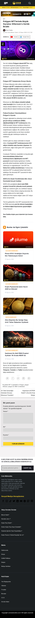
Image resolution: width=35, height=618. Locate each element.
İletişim (3, 562)
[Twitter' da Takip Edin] (14, 501)
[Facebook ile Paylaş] (12, 378)
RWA (16, 386)
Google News (26, 37)
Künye (3, 554)
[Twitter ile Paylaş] (18, 378)
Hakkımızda (4, 550)
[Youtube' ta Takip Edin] (21, 501)
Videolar (3, 585)
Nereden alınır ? (6, 519)
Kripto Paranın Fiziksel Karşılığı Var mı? (12, 535)
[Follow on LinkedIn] (17, 501)
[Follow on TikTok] (10, 501)
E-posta (6, 435)
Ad (4, 427)
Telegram (6, 370)
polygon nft (11, 386)
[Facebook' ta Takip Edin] (3, 501)
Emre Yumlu (9, 30)
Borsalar (3, 593)
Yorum (5, 411)
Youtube (16, 37)
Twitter (20, 370)
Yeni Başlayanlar (6, 581)
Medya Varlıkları (5, 566)
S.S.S (2, 597)
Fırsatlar (3, 589)
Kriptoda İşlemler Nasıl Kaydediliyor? (11, 531)
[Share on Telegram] (28, 378)
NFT (4, 18)
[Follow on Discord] (32, 501)
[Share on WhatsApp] (7, 378)
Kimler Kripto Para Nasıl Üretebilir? (11, 527)
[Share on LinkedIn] (23, 378)
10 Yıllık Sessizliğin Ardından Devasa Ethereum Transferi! (7, 393)
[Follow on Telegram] (25, 501)
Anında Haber (5, 601)
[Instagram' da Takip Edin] (7, 501)
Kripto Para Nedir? (6, 523)
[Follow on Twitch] (28, 501)
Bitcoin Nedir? (5, 515)
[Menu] (6, 3)
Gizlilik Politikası (5, 558)
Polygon (16, 63)
